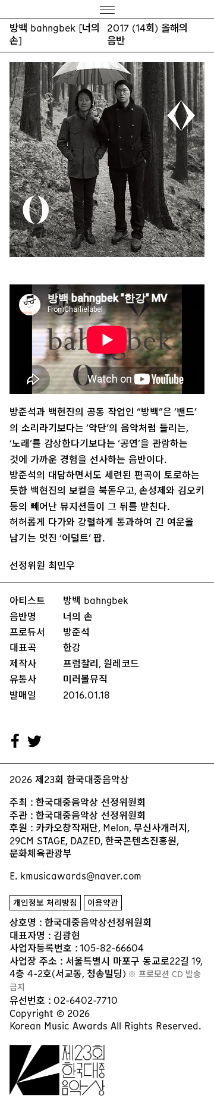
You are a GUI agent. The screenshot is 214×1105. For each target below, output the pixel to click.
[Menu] (107, 9)
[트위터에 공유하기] (35, 741)
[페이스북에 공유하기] (15, 741)
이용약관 (102, 903)
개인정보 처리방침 (45, 903)
